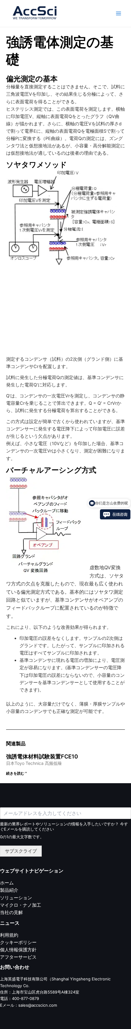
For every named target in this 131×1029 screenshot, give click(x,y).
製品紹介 (9, 890)
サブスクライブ (21, 851)
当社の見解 (11, 912)
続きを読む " (16, 773)
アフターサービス (18, 957)
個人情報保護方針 (18, 950)
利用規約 (9, 935)
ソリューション (16, 898)
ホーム (7, 883)
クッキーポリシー (18, 942)
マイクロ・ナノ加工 (20, 905)
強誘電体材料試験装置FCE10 (42, 756)
